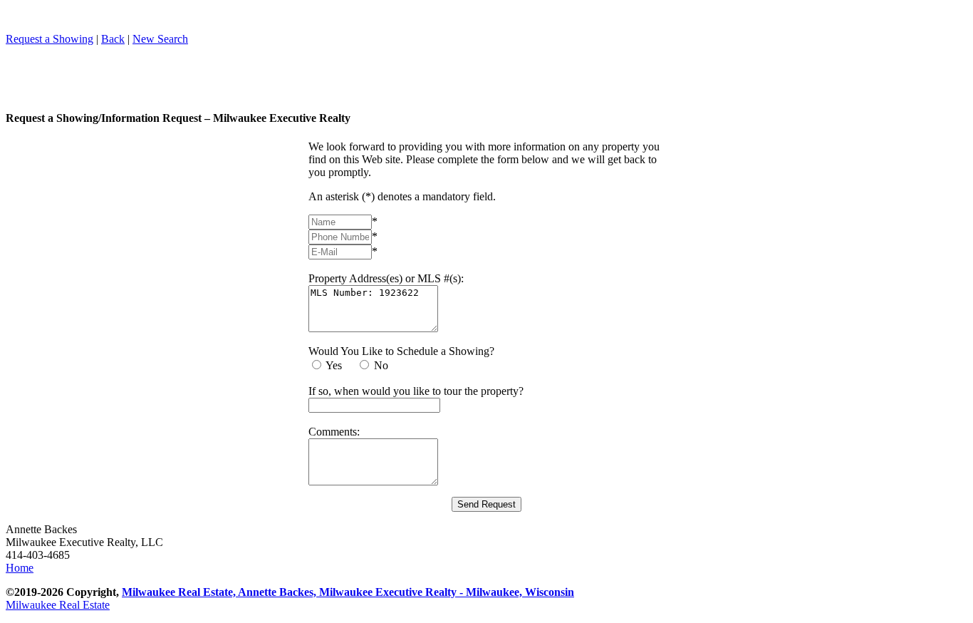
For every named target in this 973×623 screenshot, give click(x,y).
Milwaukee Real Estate (58, 605)
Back (113, 39)
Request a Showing (49, 39)
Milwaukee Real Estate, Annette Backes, (220, 592)
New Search (160, 39)
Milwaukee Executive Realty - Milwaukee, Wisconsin (446, 592)
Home (19, 568)
